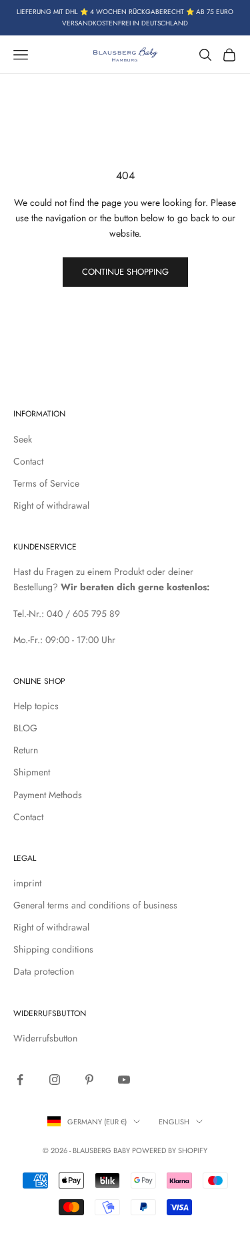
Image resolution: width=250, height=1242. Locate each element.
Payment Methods (47, 794)
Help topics (36, 706)
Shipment (31, 772)
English (174, 1121)
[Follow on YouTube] (124, 1079)
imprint (27, 883)
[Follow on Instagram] (54, 1079)
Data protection (43, 971)
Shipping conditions (53, 949)
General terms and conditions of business (95, 905)
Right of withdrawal (51, 505)
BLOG (25, 728)
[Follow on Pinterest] (89, 1079)
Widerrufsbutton (45, 1038)
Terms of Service (46, 483)
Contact (28, 461)
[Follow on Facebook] (20, 1079)
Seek (22, 439)
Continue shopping (125, 271)
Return (25, 750)
